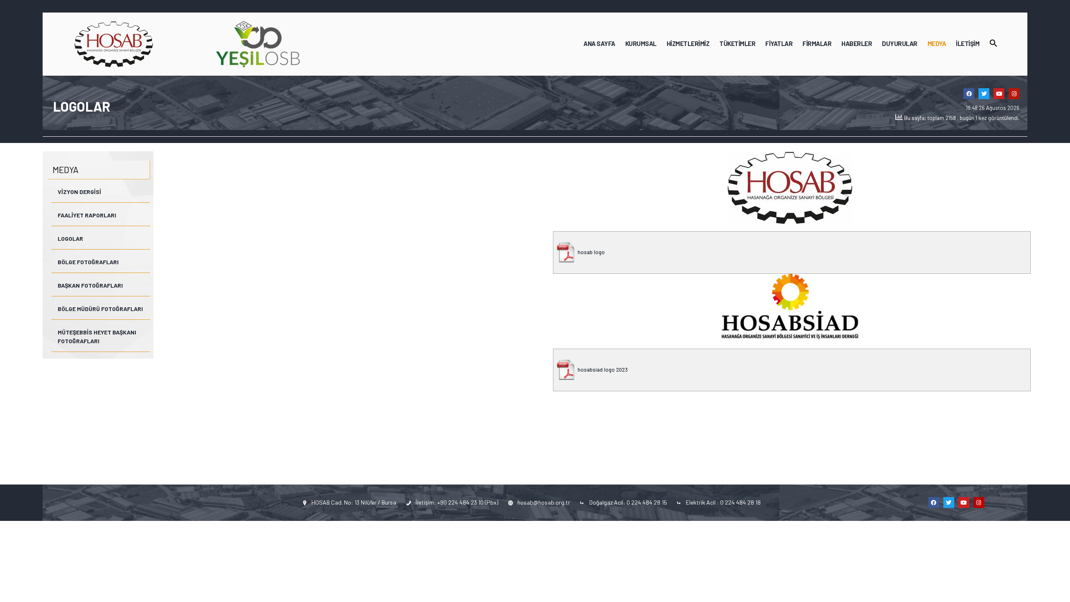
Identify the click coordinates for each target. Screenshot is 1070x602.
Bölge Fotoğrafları (88, 261)
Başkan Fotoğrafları (90, 285)
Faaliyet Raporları (87, 215)
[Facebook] (968, 93)
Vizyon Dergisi (79, 191)
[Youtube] (999, 93)
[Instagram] (1014, 93)
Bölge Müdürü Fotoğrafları (100, 308)
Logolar (70, 238)
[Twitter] (983, 93)
